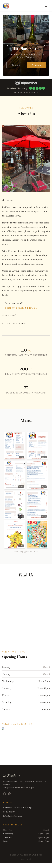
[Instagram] (4, 793)
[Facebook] (9, 793)
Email (38, 65)
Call (17, 65)
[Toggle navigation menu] (46, 5)
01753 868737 (9, 812)
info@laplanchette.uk (12, 816)
